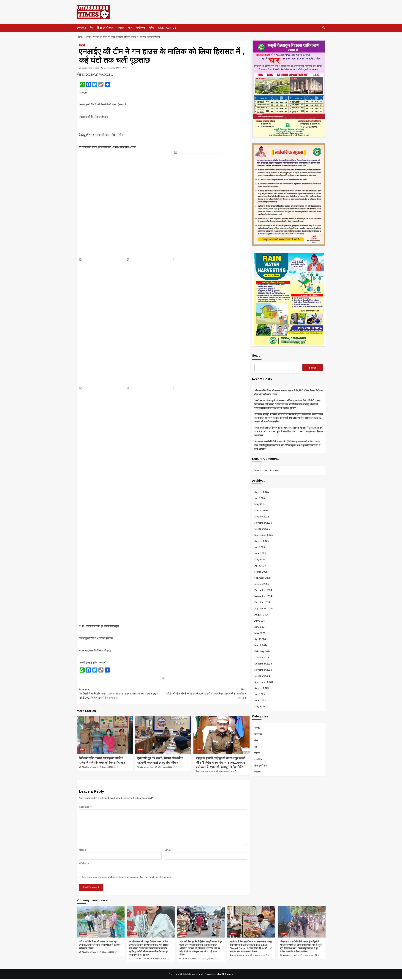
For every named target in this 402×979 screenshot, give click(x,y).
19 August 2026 (158, 959)
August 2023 (261, 688)
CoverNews (211, 973)
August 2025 (261, 541)
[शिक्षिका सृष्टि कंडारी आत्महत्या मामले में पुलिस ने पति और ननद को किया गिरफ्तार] (105, 735)
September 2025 (263, 534)
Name (83, 849)
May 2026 (259, 504)
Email (169, 849)
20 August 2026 (108, 952)
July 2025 (259, 547)
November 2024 (263, 596)
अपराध (120, 27)
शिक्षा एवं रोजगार (105, 27)
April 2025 (260, 565)
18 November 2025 (226, 771)
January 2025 (261, 583)
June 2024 (260, 626)
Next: (206, 693)
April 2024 (260, 639)
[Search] (324, 27)
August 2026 (261, 492)
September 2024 (263, 608)
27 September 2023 (112, 68)
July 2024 (259, 620)
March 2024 (261, 645)
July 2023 (259, 694)
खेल (130, 27)
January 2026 (261, 516)
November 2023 (263, 669)
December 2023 (263, 663)
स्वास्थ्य (257, 771)
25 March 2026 (166, 767)
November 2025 (263, 522)
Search (257, 355)
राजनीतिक (258, 759)
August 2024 (261, 614)
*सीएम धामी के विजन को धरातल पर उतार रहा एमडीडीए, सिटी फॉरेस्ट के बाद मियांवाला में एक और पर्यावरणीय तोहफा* (288, 392)
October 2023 (262, 675)
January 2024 (261, 657)
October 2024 (262, 602)
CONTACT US (167, 27)
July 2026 (259, 498)
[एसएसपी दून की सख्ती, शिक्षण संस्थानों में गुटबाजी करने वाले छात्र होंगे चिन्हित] (163, 735)
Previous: (119, 693)
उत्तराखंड (81, 27)
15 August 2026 (209, 959)
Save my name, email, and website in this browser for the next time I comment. (127, 876)
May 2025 (259, 559)
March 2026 (261, 510)
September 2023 (263, 682)
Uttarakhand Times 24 (91, 68)
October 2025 (262, 528)
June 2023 (260, 700)
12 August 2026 (259, 955)
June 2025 (260, 553)
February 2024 (262, 651)
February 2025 (262, 577)
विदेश (151, 27)
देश (91, 27)
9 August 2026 (308, 955)
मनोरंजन (140, 27)
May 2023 (259, 706)
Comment (85, 806)
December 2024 (263, 590)
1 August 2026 (107, 767)
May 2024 (259, 633)
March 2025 (261, 571)
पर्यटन (257, 753)
